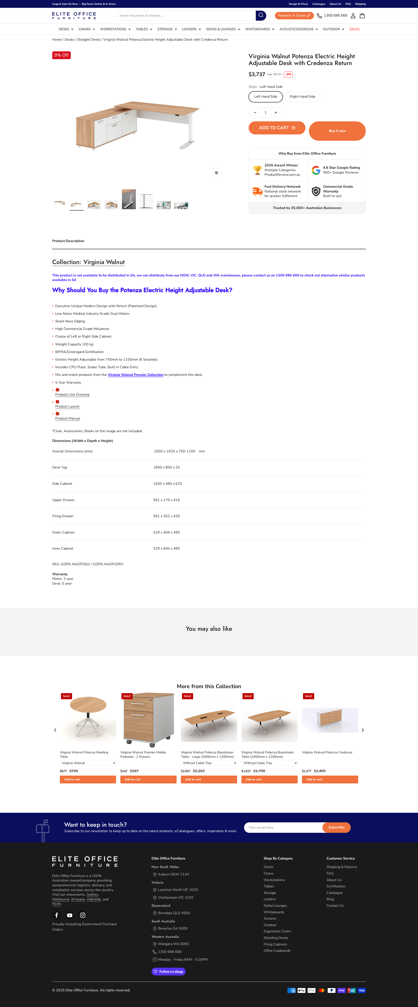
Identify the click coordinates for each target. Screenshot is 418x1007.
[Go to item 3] (94, 205)
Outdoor (331, 29)
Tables (142, 29)
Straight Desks (89, 39)
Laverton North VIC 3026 (178, 890)
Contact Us (335, 905)
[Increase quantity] (276, 113)
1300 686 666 (170, 952)
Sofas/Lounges (275, 905)
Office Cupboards (277, 950)
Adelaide (94, 899)
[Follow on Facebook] (56, 918)
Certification (336, 886)
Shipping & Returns (342, 867)
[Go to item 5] (129, 200)
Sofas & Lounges (221, 29)
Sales (354, 29)
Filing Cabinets (275, 944)
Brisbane (78, 899)
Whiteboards (257, 29)
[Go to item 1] (59, 203)
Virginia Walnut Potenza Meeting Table (84, 754)
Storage (165, 29)
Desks (64, 29)
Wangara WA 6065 (173, 944)
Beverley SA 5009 (172, 928)
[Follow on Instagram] (69, 918)
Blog (330, 899)
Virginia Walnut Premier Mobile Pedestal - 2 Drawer (143, 754)
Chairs (85, 29)
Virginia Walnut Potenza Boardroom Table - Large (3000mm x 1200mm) (207, 754)
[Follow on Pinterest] (82, 918)
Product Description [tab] (68, 241)
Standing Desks (276, 938)
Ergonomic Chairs (277, 931)
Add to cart (72, 779)
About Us (335, 4)
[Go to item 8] (181, 206)
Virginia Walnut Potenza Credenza (327, 752)
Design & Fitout (298, 4)
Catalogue (318, 4)
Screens (270, 918)
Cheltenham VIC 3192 (176, 897)
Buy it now (337, 131)
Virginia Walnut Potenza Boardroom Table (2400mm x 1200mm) (267, 754)
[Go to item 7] (164, 206)
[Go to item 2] (77, 205)
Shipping (360, 4)
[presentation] (55, 730)
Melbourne (60, 899)
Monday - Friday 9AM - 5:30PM (183, 959)
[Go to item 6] (146, 202)
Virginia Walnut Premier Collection (135, 374)
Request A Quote (292, 15)
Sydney (92, 894)
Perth (56, 904)
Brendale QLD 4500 (174, 913)
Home (57, 39)
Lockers (189, 29)
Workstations (113, 29)
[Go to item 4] (111, 205)
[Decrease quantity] (255, 113)
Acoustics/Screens (297, 29)
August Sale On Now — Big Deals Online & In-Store (84, 4)
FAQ (348, 4)
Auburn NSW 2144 (173, 874)
